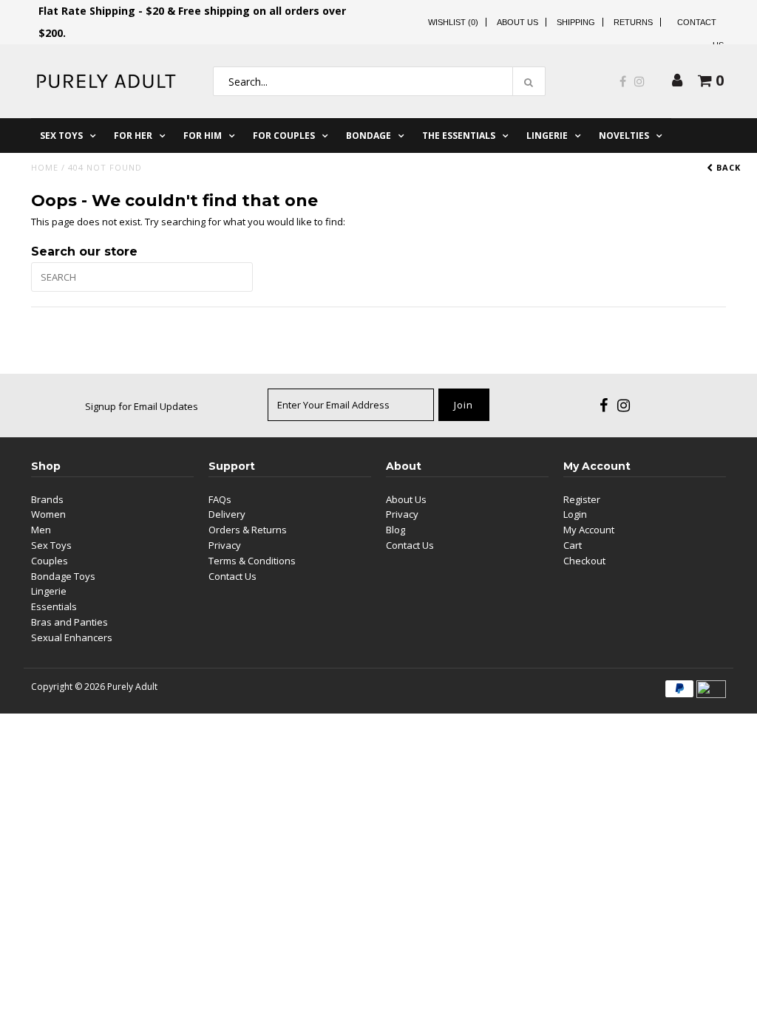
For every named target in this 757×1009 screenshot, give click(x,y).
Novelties (624, 135)
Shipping (576, 22)
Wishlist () (453, 22)
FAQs (219, 499)
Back (727, 167)
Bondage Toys (63, 576)
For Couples (284, 135)
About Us (517, 22)
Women (48, 514)
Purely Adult (132, 686)
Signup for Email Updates (141, 406)
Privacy (224, 545)
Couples (49, 560)
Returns (633, 22)
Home (44, 167)
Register (581, 499)
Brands (47, 499)
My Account (588, 529)
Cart (572, 545)
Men (41, 529)
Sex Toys (61, 135)
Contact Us (232, 576)
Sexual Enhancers (71, 637)
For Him (202, 135)
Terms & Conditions (252, 560)
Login (575, 514)
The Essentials (458, 135)
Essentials (54, 606)
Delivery (226, 514)
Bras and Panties (69, 622)
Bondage (368, 135)
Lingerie (547, 135)
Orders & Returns (247, 529)
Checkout (584, 560)
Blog (395, 529)
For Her (133, 135)
